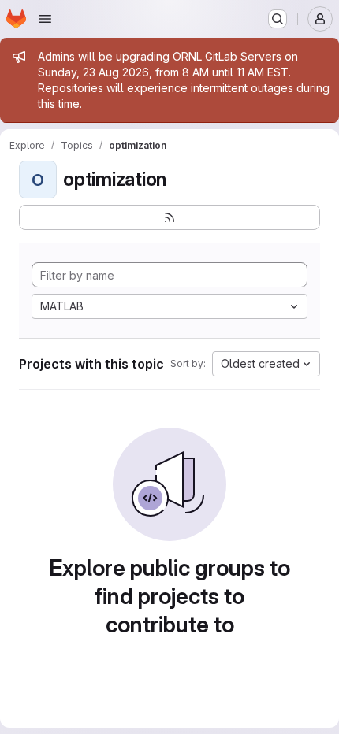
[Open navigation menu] (45, 19)
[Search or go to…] (277, 18)
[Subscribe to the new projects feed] (169, 217)
